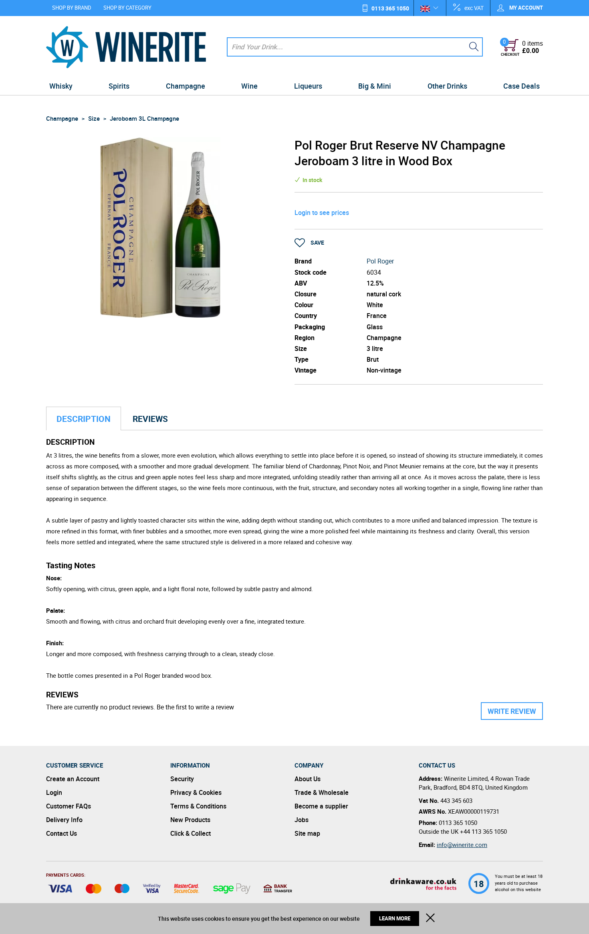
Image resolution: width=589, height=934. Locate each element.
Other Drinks (447, 86)
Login (54, 792)
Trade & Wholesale (321, 792)
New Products (190, 819)
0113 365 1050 (390, 8)
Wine (249, 86)
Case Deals (521, 86)
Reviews (150, 418)
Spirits (119, 86)
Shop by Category (127, 7)
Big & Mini (374, 86)
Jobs (301, 819)
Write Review (512, 711)
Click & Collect (190, 833)
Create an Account (72, 778)
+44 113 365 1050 (483, 831)
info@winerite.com (462, 845)
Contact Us (61, 833)
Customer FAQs (68, 806)
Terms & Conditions (198, 806)
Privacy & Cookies (196, 792)
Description (83, 418)
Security (182, 778)
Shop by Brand (71, 7)
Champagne (185, 86)
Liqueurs (308, 86)
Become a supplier (321, 806)
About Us (307, 778)
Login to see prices (321, 212)
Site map (307, 833)
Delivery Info (64, 819)
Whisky (61, 86)
